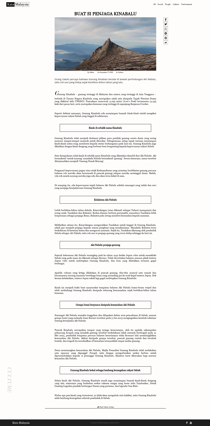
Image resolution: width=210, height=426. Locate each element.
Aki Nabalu (75, 233)
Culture (176, 4)
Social (160, 4)
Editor (92, 72)
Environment (186, 4)
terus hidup (126, 233)
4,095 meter (115, 101)
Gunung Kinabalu (65, 94)
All (154, 4)
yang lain (59, 383)
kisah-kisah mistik (136, 113)
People (168, 4)
